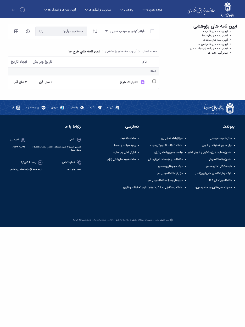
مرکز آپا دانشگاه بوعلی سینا (169, 173)
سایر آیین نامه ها (218, 53)
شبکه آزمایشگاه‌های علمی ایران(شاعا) (213, 173)
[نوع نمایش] (16, 31)
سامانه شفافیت (128, 138)
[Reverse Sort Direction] (95, 31)
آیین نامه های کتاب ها (215, 31)
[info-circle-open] (28, 31)
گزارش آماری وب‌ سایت (124, 152)
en (13, 9)
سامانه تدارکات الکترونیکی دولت (166, 145)
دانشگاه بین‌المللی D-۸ (220, 180)
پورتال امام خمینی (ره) (172, 138)
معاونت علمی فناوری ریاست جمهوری (213, 187)
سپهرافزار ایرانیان (79, 220)
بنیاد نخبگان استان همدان (219, 166)
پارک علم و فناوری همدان (170, 166)
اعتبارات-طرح (129, 82)
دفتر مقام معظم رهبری (221, 138)
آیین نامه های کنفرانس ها (213, 44)
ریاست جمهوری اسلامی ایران (168, 152)
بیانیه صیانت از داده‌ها (125, 145)
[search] (41, 31)
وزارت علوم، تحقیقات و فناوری (217, 145)
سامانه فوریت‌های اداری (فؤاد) (121, 159)
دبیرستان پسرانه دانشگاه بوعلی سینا (165, 180)
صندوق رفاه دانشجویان (220, 159)
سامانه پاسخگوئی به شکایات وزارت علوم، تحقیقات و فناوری (153, 187)
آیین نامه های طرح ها (215, 35)
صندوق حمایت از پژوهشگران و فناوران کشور (210, 152)
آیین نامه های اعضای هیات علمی (209, 48)
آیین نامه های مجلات (215, 40)
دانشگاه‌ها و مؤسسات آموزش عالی (165, 159)
